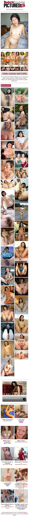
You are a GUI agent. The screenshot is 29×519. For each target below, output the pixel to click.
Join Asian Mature (14, 73)
